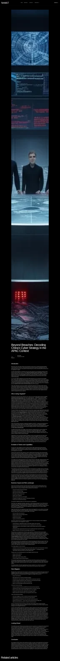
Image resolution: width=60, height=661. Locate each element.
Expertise (25, 2)
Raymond (12, 357)
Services (30, 2)
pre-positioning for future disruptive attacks (22, 382)
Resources (36, 2)
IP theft (24, 374)
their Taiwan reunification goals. (18, 427)
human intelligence (15, 536)
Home (22, 2)
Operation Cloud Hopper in (17, 416)
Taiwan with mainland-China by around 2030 (34, 372)
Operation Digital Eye (23, 412)
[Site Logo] (5, 2)
